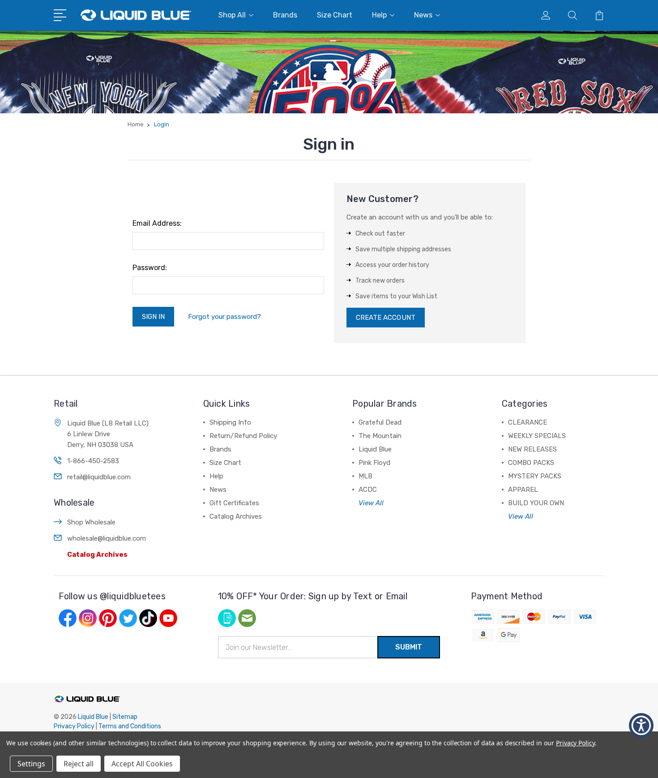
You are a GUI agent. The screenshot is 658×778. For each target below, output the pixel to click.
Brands (285, 15)
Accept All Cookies (142, 764)
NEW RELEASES (532, 449)
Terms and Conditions (129, 726)
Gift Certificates (234, 503)
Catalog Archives (97, 554)
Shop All (232, 15)
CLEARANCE (527, 422)
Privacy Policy (74, 726)
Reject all (79, 764)
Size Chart (334, 15)
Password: (149, 267)
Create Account (385, 318)
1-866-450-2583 (93, 461)
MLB (365, 476)
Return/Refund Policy (243, 436)
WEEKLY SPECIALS (537, 436)
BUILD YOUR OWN (536, 503)
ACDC (368, 490)
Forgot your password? (224, 317)
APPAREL (523, 490)
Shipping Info (230, 422)
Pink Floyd (374, 463)
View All (371, 503)
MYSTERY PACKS (534, 476)
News (423, 15)
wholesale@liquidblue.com (106, 538)
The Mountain (380, 436)
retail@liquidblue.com (99, 477)
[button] (641, 725)
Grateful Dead (380, 422)
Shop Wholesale (91, 522)
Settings (31, 764)
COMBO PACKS (531, 463)
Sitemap (124, 717)
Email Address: (157, 223)
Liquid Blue (375, 449)
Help (379, 15)
